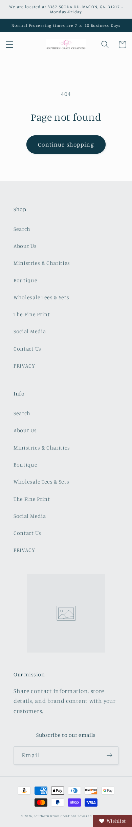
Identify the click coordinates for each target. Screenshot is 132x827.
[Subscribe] (109, 755)
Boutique (26, 280)
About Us (25, 245)
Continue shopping (66, 144)
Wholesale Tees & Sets (41, 297)
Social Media (30, 331)
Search (22, 228)
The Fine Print (32, 314)
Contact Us (27, 348)
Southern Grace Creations (55, 816)
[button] (9, 44)
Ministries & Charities (42, 262)
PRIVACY (24, 365)
